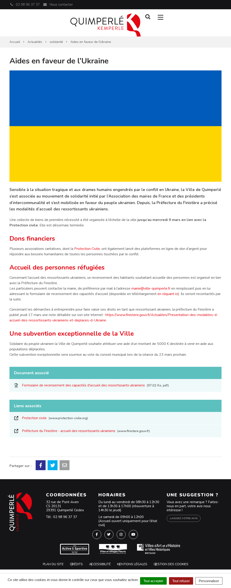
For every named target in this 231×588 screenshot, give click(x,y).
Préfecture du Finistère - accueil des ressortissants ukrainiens (85, 431)
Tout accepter (153, 581)
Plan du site (53, 564)
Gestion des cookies (171, 564)
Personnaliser (209, 581)
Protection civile (54, 418)
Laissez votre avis (184, 518)
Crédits (76, 564)
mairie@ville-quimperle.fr (150, 288)
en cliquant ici (167, 293)
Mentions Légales (132, 564)
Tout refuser (181, 581)
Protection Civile (87, 248)
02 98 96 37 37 (65, 517)
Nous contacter (61, 4)
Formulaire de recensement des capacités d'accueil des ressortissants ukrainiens (94, 385)
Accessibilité (100, 564)
